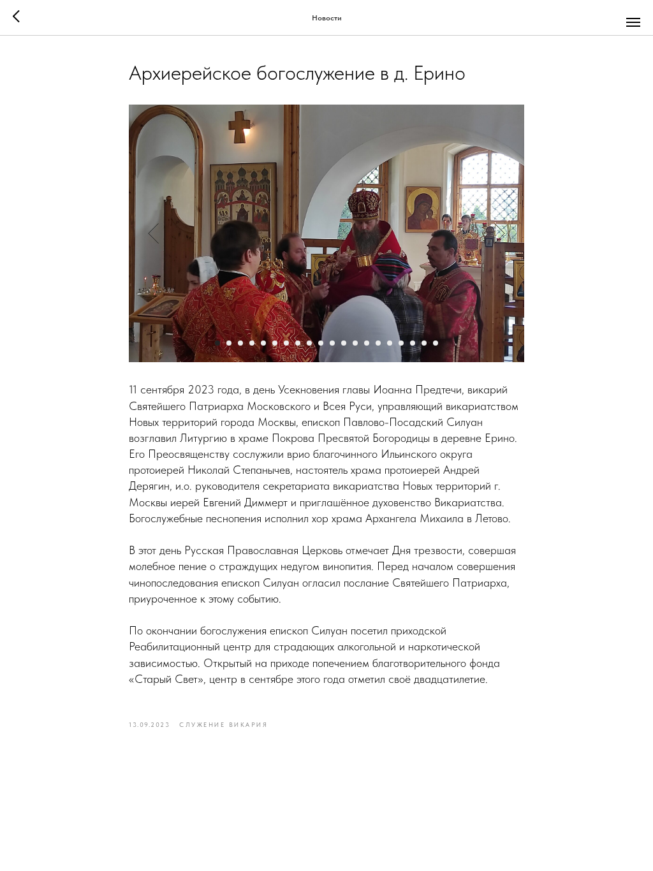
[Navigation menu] (633, 22)
